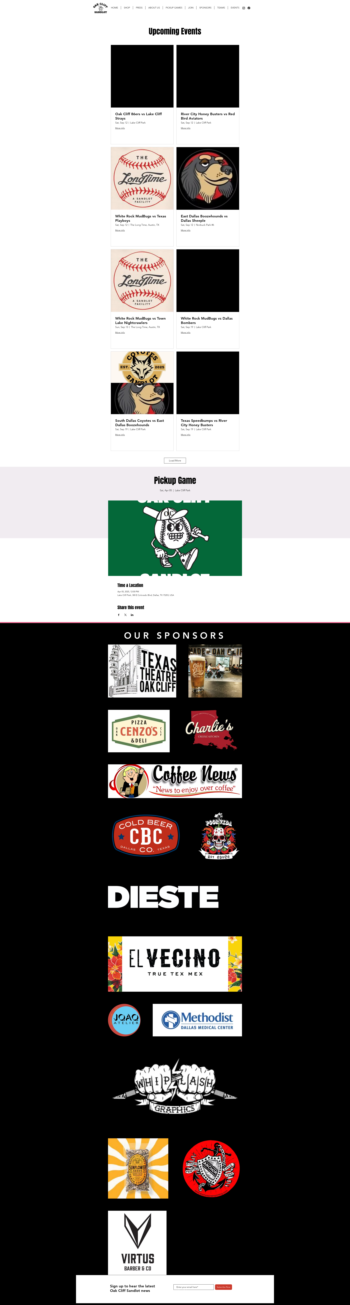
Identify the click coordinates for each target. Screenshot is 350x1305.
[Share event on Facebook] (118, 615)
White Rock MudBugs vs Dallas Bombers (207, 320)
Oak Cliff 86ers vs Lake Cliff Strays (138, 116)
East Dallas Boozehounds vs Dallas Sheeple (204, 218)
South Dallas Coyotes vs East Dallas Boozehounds (139, 423)
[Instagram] (243, 8)
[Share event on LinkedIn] (132, 615)
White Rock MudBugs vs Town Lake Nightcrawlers (140, 320)
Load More (175, 460)
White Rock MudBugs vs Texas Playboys (140, 218)
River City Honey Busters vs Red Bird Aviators (208, 116)
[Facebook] (249, 8)
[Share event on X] (125, 615)
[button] (139, 7)
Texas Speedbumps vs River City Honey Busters (204, 423)
